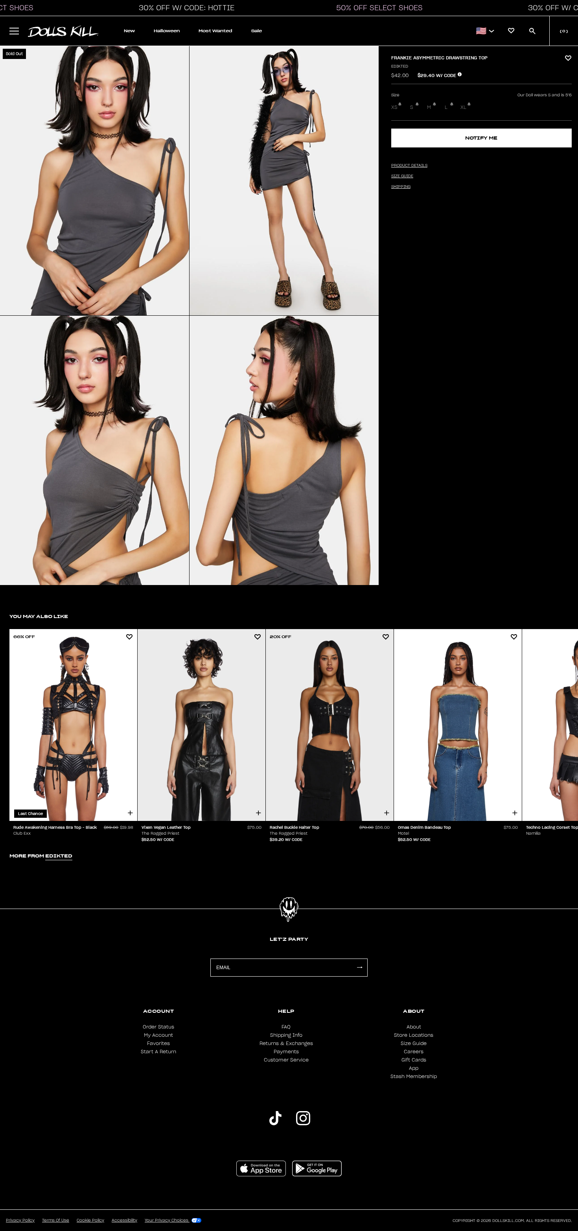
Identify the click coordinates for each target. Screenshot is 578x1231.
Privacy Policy (20, 1220)
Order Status (158, 1027)
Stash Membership (413, 1076)
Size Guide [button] (402, 176)
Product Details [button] (409, 165)
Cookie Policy (90, 1220)
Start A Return (158, 1051)
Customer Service (286, 1060)
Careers (413, 1051)
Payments (286, 1051)
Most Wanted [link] (215, 30)
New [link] (129, 30)
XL (463, 107)
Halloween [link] (167, 30)
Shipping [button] (400, 187)
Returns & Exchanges (286, 1043)
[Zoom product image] (94, 180)
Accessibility (124, 1220)
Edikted (399, 66)
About (414, 1027)
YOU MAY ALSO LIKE (38, 616)
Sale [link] (256, 30)
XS (394, 107)
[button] (184, 8)
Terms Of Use (55, 1220)
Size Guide (414, 1043)
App (413, 1068)
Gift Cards (413, 1060)
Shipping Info (286, 1035)
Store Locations (413, 1035)
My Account (158, 1035)
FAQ (286, 1027)
